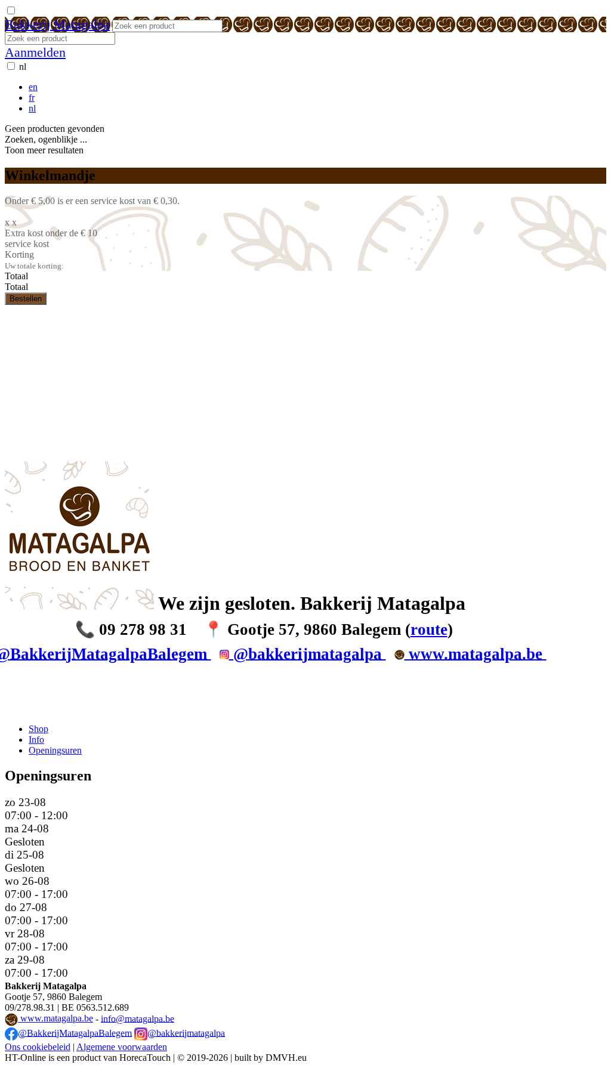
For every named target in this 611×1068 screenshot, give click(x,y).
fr (32, 97)
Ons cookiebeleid (37, 1047)
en (33, 87)
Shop (38, 729)
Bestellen (26, 298)
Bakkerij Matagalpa (57, 24)
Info (36, 739)
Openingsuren (55, 750)
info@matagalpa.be (137, 1018)
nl (22, 66)
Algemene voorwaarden (121, 1047)
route (429, 629)
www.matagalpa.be (55, 1018)
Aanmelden (35, 52)
